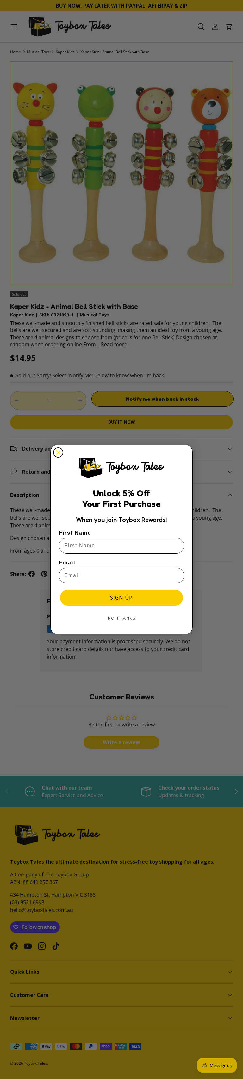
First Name (75, 533)
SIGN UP (121, 598)
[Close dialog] (58, 452)
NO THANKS (121, 618)
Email (67, 562)
